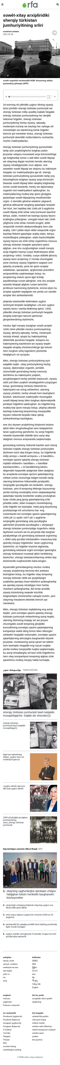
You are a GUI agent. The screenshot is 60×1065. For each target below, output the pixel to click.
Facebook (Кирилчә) (11, 1020)
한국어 (35, 971)
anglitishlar (7, 1002)
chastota (6, 999)
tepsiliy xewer (8, 961)
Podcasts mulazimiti (11, 1005)
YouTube (6, 1033)
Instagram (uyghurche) (12, 1023)
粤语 (34, 964)
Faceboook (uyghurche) (12, 1016)
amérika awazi (38, 1033)
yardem (35, 1036)
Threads (6, 1040)
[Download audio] (55, 96)
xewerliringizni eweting (12, 1050)
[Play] (7, 96)
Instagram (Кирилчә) (11, 1026)
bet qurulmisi (37, 1040)
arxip (5, 981)
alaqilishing (36, 1002)
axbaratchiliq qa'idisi (40, 1016)
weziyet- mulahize (10, 964)
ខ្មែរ (33, 977)
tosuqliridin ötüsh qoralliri (42, 999)
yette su (6, 974)
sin (4, 977)
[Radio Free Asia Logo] (30, 4)
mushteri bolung (9, 1046)
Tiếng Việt (36, 984)
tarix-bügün (7, 971)
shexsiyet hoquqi (39, 1020)
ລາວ (33, 974)
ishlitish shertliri (38, 1023)
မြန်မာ (34, 967)
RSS (5, 1043)
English (35, 987)
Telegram (6, 1036)
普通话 (35, 961)
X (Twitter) (7, 1030)
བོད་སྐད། (35, 981)
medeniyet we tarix (10, 967)
